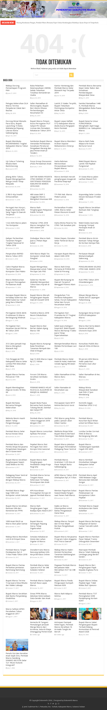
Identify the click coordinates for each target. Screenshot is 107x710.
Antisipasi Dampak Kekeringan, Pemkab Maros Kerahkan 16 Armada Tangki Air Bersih (63, 627)
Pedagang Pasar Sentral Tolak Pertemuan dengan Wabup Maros (16, 477)
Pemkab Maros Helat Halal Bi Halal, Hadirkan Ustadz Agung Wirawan (65, 361)
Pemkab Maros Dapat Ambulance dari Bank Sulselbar (89, 508)
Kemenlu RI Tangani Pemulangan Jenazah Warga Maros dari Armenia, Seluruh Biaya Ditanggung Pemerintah (41, 627)
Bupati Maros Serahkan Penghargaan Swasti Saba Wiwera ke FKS (16, 462)
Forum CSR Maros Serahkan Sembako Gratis (38, 376)
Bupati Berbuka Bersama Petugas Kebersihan (14, 405)
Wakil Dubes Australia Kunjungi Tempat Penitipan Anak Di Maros (88, 226)
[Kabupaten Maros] (53, 9)
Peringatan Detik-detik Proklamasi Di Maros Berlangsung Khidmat (16, 315)
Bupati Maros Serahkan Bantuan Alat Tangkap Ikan (89, 209)
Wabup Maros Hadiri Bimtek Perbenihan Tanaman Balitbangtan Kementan (64, 553)
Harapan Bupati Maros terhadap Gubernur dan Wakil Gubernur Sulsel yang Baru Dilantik (16, 298)
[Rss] (48, 703)
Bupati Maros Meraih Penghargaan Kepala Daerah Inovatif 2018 (39, 297)
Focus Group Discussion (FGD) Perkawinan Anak (40, 162)
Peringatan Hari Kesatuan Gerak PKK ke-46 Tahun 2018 (16, 328)
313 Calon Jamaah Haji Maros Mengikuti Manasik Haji (16, 346)
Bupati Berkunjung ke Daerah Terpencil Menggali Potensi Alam (64, 282)
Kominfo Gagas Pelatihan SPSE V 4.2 (88, 404)
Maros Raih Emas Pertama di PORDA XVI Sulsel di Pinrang (64, 269)
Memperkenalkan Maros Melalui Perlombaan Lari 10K (65, 346)
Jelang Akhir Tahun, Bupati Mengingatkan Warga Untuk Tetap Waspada (15, 180)
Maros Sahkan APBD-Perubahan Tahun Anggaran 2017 (15, 611)
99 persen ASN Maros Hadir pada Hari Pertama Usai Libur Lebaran (88, 362)
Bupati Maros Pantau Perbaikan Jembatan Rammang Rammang (15, 567)
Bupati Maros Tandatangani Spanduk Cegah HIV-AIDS (89, 446)
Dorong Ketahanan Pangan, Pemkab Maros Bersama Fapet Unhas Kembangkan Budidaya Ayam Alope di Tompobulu (57, 23)
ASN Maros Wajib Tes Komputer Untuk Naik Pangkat (40, 256)
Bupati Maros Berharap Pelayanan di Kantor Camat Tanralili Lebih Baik (89, 525)
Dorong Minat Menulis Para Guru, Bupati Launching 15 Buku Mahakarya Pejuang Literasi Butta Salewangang (16, 127)
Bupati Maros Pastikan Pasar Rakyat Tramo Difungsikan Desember (89, 539)
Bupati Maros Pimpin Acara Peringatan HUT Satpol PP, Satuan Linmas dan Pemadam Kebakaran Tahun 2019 (40, 126)
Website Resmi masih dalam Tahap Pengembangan (15, 420)
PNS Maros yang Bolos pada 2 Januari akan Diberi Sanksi (64, 420)
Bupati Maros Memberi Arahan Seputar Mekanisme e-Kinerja (65, 143)
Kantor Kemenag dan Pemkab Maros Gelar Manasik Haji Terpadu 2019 (64, 89)
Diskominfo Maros (71, 700)
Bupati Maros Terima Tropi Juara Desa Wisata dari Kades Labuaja (16, 582)
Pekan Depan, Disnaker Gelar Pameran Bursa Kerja (64, 240)
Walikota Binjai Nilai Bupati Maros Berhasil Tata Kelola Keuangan (64, 433)
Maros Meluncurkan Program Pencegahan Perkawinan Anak (15, 282)
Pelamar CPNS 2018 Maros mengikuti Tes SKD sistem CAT (39, 225)
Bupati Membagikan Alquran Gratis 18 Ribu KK (16, 389)
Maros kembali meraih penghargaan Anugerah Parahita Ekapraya (65, 179)
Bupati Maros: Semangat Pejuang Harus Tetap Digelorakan (38, 525)
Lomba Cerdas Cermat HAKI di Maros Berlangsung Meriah (89, 433)
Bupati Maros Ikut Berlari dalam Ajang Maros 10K (39, 328)
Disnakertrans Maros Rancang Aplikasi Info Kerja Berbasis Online (40, 552)
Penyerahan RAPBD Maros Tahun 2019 (14, 255)
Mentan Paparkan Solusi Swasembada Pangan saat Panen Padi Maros (65, 492)
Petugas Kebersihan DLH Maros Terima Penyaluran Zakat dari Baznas (17, 107)
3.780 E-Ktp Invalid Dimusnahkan (14, 195)
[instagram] (58, 703)
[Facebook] (51, 703)
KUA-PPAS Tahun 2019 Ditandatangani (89, 281)
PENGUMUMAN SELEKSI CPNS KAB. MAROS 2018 (90, 268)
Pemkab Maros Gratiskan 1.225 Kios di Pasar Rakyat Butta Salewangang (64, 463)
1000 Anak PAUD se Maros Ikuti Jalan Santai (16, 522)
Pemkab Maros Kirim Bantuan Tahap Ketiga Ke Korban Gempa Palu (89, 240)
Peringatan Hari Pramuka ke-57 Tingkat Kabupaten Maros (65, 315)
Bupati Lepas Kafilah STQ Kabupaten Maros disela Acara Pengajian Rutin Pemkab (64, 124)
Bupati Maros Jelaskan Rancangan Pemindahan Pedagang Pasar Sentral (65, 446)
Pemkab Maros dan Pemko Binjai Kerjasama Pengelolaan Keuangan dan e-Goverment (17, 448)
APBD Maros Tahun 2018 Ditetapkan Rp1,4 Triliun (65, 476)
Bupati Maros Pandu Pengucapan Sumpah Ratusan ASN (63, 582)
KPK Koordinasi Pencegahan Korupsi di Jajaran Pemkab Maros (40, 492)
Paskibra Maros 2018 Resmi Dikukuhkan (39, 314)
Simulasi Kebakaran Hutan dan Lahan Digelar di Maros (39, 539)
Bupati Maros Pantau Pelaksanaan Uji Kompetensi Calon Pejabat (88, 494)
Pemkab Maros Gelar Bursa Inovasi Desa (15, 432)
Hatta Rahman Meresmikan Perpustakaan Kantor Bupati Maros (64, 165)
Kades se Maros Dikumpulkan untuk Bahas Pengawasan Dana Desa (63, 509)
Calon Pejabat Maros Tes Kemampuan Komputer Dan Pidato (15, 269)
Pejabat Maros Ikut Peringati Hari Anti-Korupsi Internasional (40, 446)
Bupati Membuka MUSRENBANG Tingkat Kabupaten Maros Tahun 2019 (17, 144)
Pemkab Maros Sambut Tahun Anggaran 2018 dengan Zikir (40, 420)
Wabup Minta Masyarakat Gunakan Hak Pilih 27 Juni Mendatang (88, 391)
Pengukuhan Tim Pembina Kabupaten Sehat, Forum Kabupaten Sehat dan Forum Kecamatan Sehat (65, 300)
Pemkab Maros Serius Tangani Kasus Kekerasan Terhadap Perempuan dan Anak (40, 478)
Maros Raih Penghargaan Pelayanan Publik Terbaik (41, 209)
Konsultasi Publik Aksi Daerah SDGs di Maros (89, 345)
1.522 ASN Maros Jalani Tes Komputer (16, 224)
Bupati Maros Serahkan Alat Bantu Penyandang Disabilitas (16, 596)
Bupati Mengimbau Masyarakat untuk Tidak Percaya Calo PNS (41, 269)
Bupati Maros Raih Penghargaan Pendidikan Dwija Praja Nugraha (40, 463)
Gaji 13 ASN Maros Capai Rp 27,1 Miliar (41, 360)
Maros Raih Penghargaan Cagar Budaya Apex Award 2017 (41, 508)
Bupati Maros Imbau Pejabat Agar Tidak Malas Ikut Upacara (88, 582)
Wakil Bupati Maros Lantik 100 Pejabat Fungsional (87, 163)
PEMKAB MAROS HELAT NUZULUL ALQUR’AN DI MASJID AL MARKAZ (41, 389)
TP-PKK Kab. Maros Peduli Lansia (63, 195)
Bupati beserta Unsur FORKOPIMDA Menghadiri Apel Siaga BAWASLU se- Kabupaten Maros (90, 126)
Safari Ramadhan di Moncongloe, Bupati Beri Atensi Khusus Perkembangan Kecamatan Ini (39, 108)
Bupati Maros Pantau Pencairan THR (15, 375)
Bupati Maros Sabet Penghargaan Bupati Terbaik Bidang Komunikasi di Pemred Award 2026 (89, 627)
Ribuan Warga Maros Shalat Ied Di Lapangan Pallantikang (89, 297)
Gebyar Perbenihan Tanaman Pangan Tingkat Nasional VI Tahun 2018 (15, 242)
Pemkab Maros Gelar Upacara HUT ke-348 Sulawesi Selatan (39, 567)
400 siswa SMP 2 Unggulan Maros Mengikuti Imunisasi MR (41, 196)
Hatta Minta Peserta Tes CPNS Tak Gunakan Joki (65, 224)
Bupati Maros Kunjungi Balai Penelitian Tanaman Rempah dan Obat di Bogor (40, 347)
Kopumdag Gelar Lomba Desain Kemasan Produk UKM (90, 196)
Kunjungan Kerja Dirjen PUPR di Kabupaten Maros (89, 315)
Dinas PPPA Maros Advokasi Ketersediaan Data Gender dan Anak (40, 596)
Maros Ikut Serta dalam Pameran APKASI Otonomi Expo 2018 (89, 328)
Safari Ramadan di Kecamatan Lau (62, 388)
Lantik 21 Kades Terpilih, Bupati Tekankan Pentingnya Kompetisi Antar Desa (65, 107)
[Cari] (71, 75)
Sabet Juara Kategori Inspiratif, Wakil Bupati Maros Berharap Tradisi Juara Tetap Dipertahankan (65, 331)
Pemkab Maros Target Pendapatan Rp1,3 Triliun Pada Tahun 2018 (16, 552)
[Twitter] (53, 703)
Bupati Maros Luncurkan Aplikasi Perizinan (41, 432)
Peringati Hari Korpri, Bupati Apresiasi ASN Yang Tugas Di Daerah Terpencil (16, 211)
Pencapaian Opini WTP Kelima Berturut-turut (64, 404)
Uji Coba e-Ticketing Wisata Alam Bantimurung (15, 163)
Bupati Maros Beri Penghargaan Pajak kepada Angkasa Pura (88, 567)
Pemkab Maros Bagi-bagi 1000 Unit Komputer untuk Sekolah (17, 492)
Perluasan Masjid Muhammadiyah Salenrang (86, 256)
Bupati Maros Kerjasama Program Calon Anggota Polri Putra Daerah (65, 539)
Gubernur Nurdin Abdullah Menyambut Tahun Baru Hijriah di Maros (39, 283)
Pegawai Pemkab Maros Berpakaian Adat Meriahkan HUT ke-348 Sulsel (65, 568)
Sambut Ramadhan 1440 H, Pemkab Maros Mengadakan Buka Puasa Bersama (90, 107)
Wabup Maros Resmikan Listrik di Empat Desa (17, 538)
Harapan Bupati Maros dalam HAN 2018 (64, 255)
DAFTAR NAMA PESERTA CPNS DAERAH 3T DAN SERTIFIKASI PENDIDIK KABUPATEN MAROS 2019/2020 (41, 181)
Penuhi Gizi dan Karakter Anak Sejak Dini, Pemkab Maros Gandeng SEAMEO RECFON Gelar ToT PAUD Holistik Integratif (17, 659)
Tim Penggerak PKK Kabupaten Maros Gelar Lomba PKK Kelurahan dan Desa (16, 362)
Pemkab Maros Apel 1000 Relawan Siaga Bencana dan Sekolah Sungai (88, 478)
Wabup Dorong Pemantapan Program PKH (16, 88)
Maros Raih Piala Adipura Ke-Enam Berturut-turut (86, 143)
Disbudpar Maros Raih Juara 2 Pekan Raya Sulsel (40, 240)
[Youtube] (56, 703)
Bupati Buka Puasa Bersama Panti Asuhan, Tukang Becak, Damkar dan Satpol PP (40, 406)
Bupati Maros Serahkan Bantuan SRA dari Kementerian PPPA (16, 508)
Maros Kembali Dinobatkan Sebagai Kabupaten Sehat (88, 462)
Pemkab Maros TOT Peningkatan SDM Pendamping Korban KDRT (88, 597)
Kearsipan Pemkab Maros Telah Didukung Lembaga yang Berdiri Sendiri (89, 553)
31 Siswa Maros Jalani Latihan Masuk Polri (88, 178)
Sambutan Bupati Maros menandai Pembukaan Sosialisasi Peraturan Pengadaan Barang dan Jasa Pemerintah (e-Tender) (41, 147)
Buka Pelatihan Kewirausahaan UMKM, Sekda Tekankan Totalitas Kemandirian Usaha (40, 90)
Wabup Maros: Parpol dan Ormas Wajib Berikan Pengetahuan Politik (64, 525)
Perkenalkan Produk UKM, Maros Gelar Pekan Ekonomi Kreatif (64, 209)
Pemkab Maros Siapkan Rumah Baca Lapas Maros (40, 582)
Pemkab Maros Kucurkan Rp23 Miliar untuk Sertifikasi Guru (88, 420)
